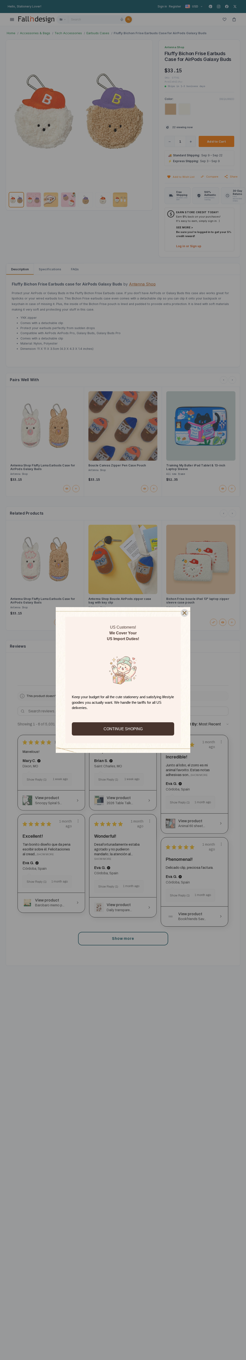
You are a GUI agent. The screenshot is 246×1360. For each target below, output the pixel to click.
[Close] (184, 613)
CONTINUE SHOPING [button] (123, 729)
